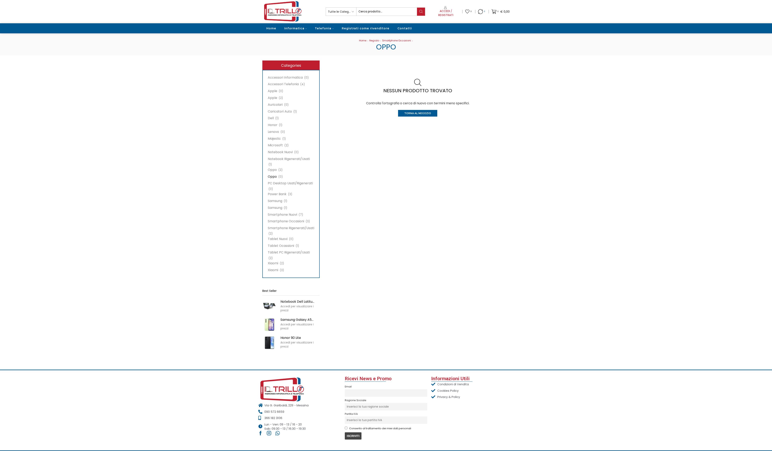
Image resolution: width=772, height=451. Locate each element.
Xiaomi (273, 263)
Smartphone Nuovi (282, 214)
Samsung (275, 201)
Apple (272, 91)
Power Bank (277, 194)
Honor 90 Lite (290, 338)
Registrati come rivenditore (365, 28)
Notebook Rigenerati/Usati (289, 159)
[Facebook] (260, 433)
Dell (271, 118)
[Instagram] (269, 433)
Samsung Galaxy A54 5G (297, 320)
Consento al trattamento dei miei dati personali (380, 428)
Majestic (274, 138)
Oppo (272, 169)
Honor (272, 125)
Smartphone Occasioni (396, 40)
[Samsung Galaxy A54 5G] (269, 325)
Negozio (374, 40)
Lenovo (273, 131)
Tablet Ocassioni (281, 245)
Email (348, 386)
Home (271, 28)
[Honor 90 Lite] (269, 343)
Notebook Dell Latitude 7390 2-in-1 (297, 301)
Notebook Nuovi (280, 152)
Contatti (404, 28)
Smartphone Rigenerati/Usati (291, 228)
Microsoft (275, 145)
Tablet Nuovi (277, 239)
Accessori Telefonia (283, 84)
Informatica (294, 28)
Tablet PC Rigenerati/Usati (289, 252)
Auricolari (275, 104)
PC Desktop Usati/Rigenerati (290, 183)
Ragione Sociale (355, 400)
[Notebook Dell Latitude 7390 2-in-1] (269, 306)
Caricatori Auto (280, 111)
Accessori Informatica (285, 77)
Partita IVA (351, 414)
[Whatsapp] (277, 433)
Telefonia (323, 28)
